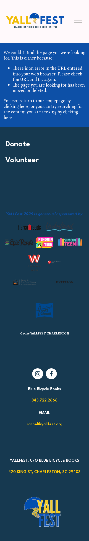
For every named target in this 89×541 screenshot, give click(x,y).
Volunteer (22, 160)
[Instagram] (37, 373)
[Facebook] (51, 373)
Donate (17, 144)
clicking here (16, 106)
